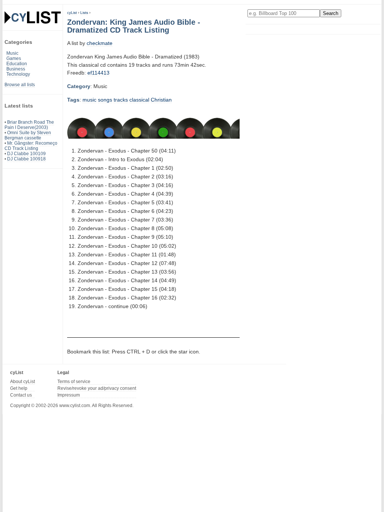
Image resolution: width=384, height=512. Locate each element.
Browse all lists (19, 84)
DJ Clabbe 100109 (26, 153)
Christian (161, 100)
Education (16, 63)
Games (13, 58)
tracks (121, 100)
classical (139, 100)
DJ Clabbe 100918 (26, 159)
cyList (72, 12)
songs (105, 100)
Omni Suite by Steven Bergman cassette (27, 135)
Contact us (21, 395)
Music (12, 53)
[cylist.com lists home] (32, 17)
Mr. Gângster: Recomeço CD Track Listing (30, 146)
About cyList (22, 381)
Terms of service (73, 381)
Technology (18, 74)
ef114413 (98, 73)
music (89, 100)
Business (15, 69)
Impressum (68, 395)
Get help (18, 388)
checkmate (99, 43)
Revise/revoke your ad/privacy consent (96, 388)
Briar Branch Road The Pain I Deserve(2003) (29, 125)
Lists (84, 12)
